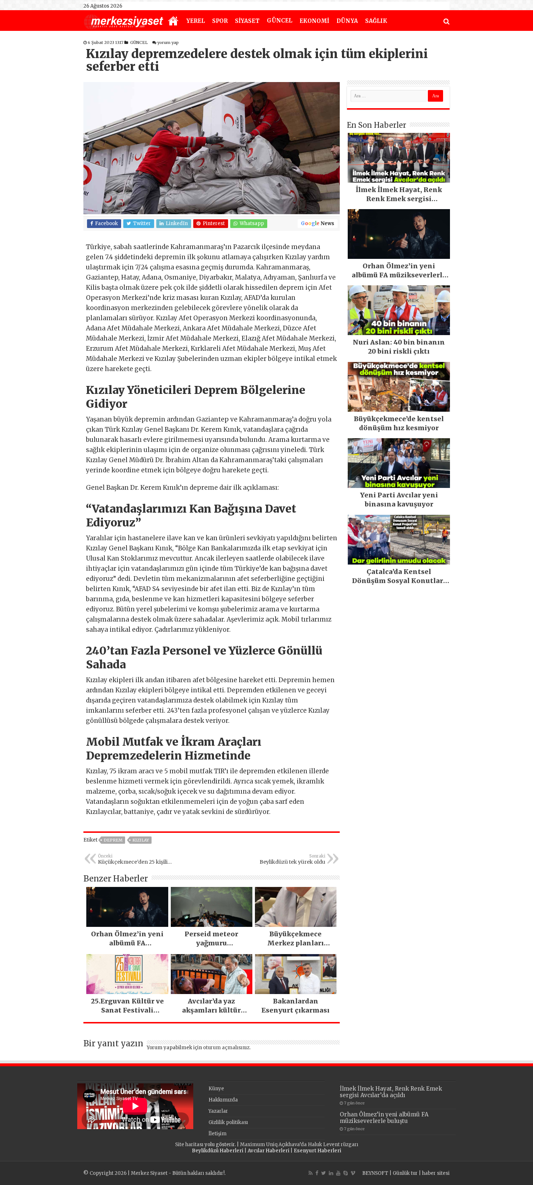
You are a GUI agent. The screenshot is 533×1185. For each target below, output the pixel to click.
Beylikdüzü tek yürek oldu (292, 859)
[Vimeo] (353, 1173)
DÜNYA (347, 20)
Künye (216, 1089)
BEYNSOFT (375, 1173)
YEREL (195, 20)
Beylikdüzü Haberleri (217, 1151)
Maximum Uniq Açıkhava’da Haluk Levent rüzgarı (299, 1144)
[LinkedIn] (331, 1173)
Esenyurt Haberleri (317, 1151)
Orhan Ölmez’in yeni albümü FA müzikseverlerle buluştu (384, 1117)
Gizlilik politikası (228, 1122)
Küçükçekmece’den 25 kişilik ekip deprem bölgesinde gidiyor (134, 859)
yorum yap (168, 42)
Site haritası (189, 1144)
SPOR (220, 20)
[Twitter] (324, 1173)
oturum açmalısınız (226, 1047)
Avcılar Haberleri (268, 1151)
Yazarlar (218, 1111)
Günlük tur (405, 1173)
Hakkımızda (223, 1100)
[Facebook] (317, 1173)
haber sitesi (436, 1173)
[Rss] (310, 1173)
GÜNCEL (279, 20)
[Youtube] (338, 1173)
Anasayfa (173, 21)
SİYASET (247, 20)
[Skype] (345, 1173)
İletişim (217, 1134)
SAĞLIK (376, 20)
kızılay (140, 840)
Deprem (113, 840)
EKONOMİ (314, 20)
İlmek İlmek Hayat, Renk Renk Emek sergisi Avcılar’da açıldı (391, 1092)
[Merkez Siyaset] (123, 21)
